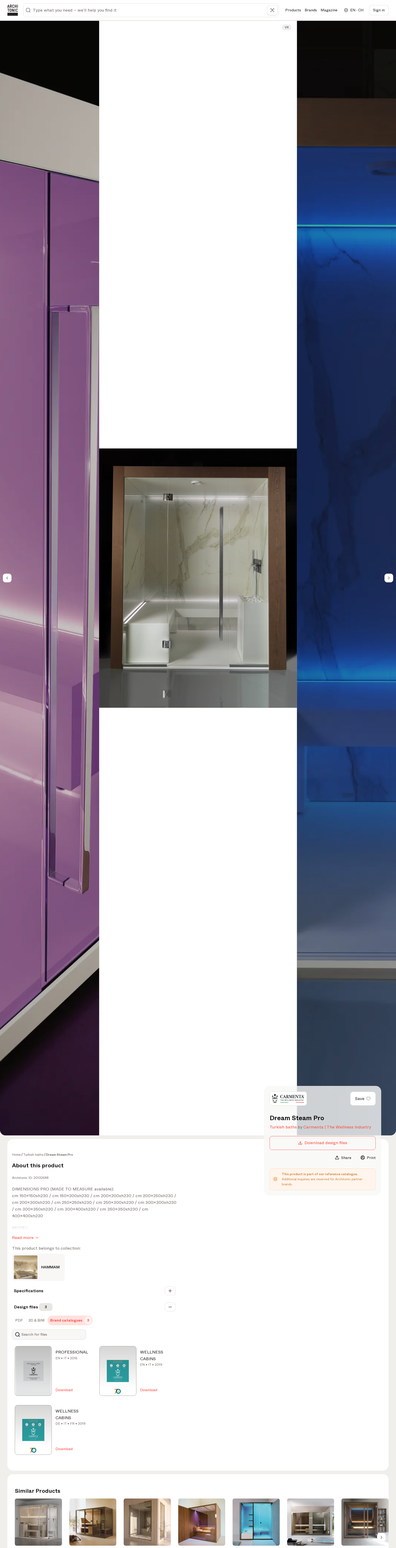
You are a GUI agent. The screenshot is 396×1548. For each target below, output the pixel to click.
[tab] (18, 1320)
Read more (23, 1238)
